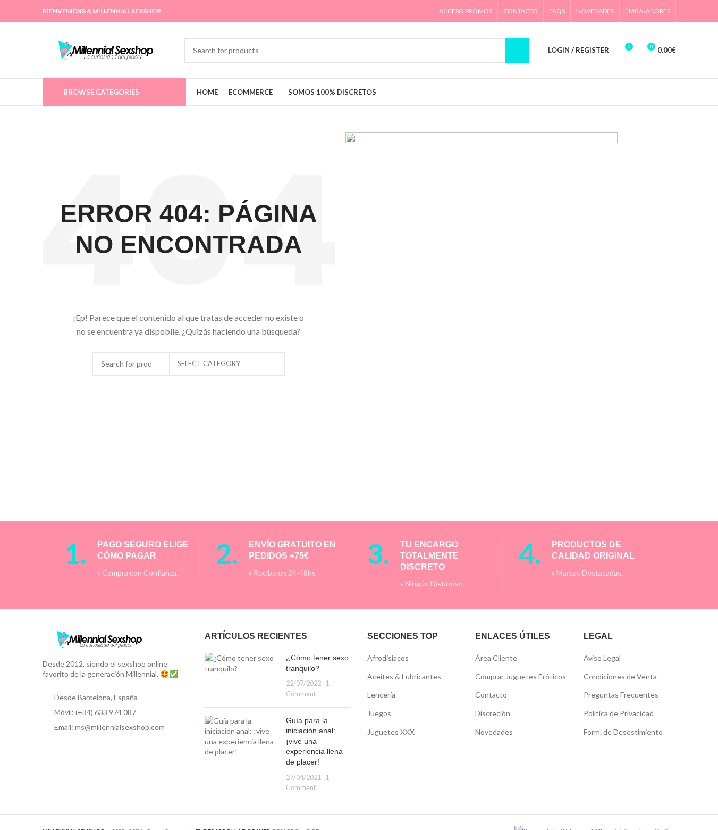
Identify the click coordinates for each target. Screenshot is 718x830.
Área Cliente (496, 657)
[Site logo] (108, 49)
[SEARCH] (272, 364)
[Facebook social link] (344, 11)
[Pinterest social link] (370, 11)
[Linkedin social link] (384, 11)
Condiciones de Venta (620, 676)
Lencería (381, 694)
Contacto (491, 694)
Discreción (492, 713)
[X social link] (357, 11)
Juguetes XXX (391, 731)
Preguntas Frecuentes (621, 694)
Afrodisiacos (388, 657)
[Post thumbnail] (241, 676)
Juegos (379, 713)
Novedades (494, 731)
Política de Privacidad (619, 713)
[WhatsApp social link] (397, 11)
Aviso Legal (602, 657)
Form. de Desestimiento (623, 731)
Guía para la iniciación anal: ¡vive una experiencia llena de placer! (314, 741)
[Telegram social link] (411, 11)
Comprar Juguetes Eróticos (520, 676)
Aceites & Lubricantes (404, 676)
